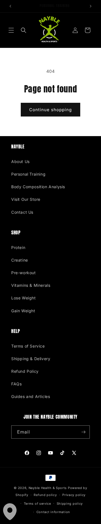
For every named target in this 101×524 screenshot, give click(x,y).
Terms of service (37, 504)
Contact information (53, 512)
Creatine (19, 260)
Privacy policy (74, 495)
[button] (11, 30)
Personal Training (28, 174)
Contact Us (22, 212)
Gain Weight (23, 310)
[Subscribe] (83, 432)
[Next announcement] (90, 6)
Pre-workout (23, 272)
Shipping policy (70, 504)
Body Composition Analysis (38, 186)
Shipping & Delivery (30, 358)
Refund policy (45, 495)
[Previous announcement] (10, 6)
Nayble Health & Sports (48, 488)
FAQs (16, 383)
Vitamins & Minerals (30, 285)
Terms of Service (28, 346)
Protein (18, 247)
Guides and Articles (30, 396)
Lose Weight (23, 297)
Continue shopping (50, 109)
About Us (20, 161)
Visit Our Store (25, 199)
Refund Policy (25, 371)
